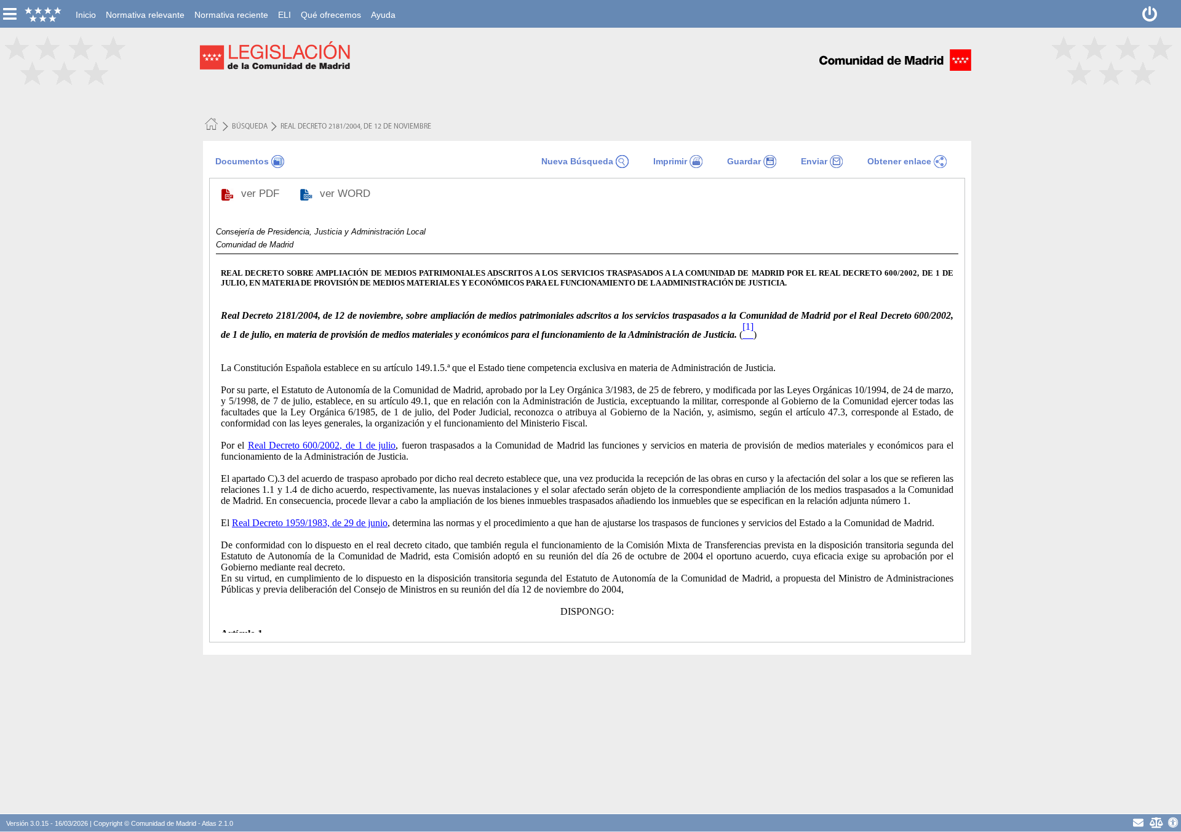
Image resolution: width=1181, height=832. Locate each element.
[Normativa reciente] (231, 6)
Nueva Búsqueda (577, 161)
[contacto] (1138, 822)
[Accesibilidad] (1173, 822)
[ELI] (284, 6)
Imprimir (670, 161)
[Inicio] (86, 6)
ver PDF (261, 193)
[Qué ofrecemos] (331, 6)
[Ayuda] (383, 6)
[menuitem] (86, 14)
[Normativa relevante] (145, 6)
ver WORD (346, 193)
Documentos (242, 161)
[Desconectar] (1149, 14)
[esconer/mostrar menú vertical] (9, 14)
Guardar (744, 161)
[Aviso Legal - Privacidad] (1156, 822)
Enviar (814, 161)
